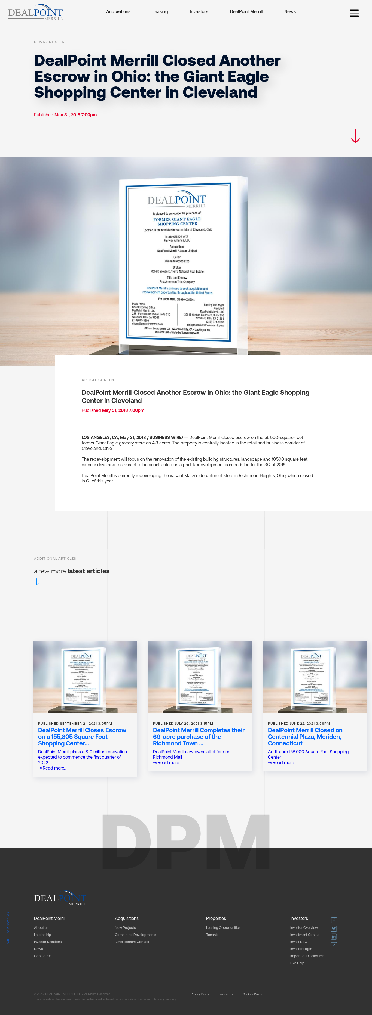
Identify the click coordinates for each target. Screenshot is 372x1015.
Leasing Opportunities (223, 928)
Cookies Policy (252, 994)
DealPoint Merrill (246, 12)
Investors (199, 12)
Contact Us (42, 956)
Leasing (160, 12)
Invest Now (298, 942)
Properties (216, 919)
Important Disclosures (307, 956)
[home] (35, 12)
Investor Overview (304, 928)
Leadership (42, 935)
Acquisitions (118, 12)
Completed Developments (135, 935)
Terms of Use (225, 994)
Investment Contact (305, 935)
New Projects (125, 928)
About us (41, 928)
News (290, 12)
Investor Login (301, 949)
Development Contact (132, 942)
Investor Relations (48, 942)
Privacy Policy (200, 994)
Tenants (212, 935)
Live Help (297, 963)
